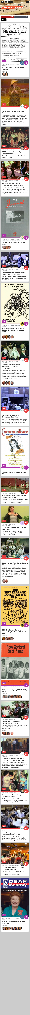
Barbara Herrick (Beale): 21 (7, 16)
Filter (3, 19)
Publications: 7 (24, 16)
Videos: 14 (17, 16)
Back (10, 1)
